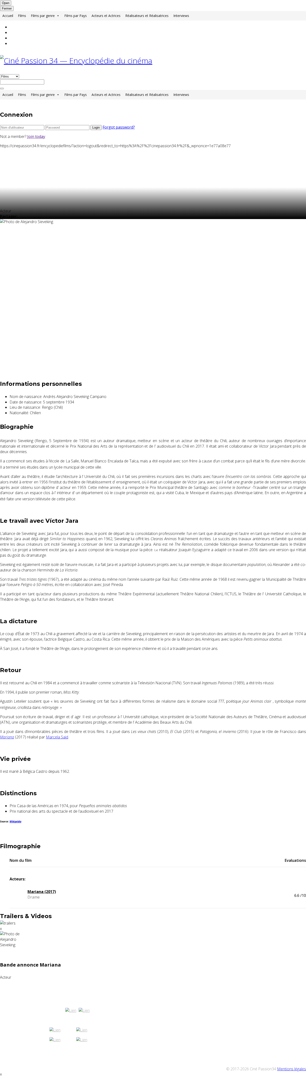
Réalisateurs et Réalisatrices (147, 15)
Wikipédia (15, 821)
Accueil (7, 15)
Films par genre (43, 15)
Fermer (7, 8)
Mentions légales (291, 1069)
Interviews (181, 15)
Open (5, 3)
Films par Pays (75, 15)
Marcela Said (57, 737)
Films (22, 15)
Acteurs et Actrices (106, 15)
